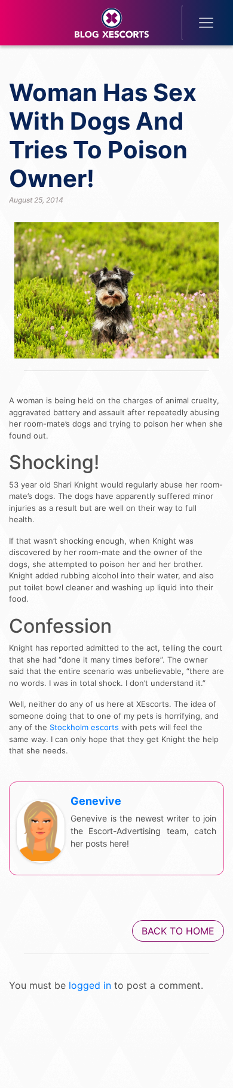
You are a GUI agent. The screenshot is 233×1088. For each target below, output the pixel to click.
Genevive (95, 801)
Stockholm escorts (84, 727)
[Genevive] (41, 831)
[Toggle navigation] (198, 23)
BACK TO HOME (178, 931)
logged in (90, 985)
